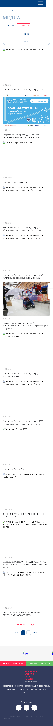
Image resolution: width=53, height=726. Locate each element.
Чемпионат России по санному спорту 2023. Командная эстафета (23, 374)
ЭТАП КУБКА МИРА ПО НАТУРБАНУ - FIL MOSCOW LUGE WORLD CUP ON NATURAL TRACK (25, 564)
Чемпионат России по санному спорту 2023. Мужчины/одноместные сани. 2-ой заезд (23, 276)
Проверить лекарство (40, 663)
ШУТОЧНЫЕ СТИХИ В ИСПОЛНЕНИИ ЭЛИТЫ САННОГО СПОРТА (22, 613)
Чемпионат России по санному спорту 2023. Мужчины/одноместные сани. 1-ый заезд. (23, 228)
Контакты (26, 693)
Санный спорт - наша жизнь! (16, 182)
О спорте (19, 686)
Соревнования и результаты (37, 686)
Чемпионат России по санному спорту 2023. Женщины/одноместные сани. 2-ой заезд (23, 422)
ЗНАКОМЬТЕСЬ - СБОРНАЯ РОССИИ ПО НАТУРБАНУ (23, 515)
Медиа (30, 689)
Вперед (35, 632)
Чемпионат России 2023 (14, 469)
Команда (10, 689)
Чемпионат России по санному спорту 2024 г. (24, 89)
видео (25, 26)
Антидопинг (41, 689)
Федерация (8, 686)
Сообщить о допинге (13, 663)
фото (10, 26)
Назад (17, 632)
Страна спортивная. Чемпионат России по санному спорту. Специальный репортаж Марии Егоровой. (25, 326)
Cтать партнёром (26, 702)
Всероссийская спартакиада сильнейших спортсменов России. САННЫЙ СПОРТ (22, 135)
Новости (21, 689)
